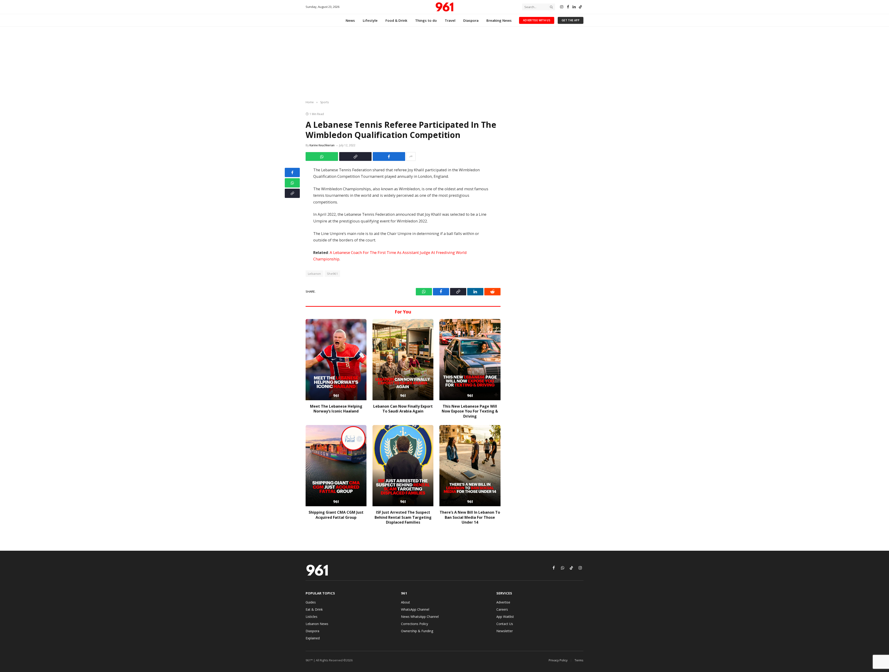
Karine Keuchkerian (322, 145)
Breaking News (499, 20)
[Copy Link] (355, 156)
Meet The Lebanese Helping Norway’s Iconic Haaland (336, 409)
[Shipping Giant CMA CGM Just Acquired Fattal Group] (336, 465)
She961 (332, 274)
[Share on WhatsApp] (322, 156)
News (350, 20)
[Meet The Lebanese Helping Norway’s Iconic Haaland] (336, 359)
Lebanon (314, 274)
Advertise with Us (536, 20)
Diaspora (471, 20)
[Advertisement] (444, 63)
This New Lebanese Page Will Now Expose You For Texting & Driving (470, 411)
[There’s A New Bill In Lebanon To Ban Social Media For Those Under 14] (469, 465)
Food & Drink (396, 20)
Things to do (426, 20)
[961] (444, 7)
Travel (450, 20)
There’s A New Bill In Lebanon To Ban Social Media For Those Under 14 (470, 517)
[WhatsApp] (292, 183)
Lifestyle (370, 20)
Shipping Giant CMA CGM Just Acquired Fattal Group (336, 515)
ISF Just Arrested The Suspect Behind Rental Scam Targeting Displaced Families (403, 517)
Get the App (570, 20)
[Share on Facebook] (389, 156)
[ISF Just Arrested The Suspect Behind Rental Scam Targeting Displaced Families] (403, 465)
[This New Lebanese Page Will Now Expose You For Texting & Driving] (469, 359)
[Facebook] (292, 172)
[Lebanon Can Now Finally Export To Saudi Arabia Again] (403, 359)
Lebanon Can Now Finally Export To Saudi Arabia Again (403, 409)
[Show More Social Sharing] (411, 156)
